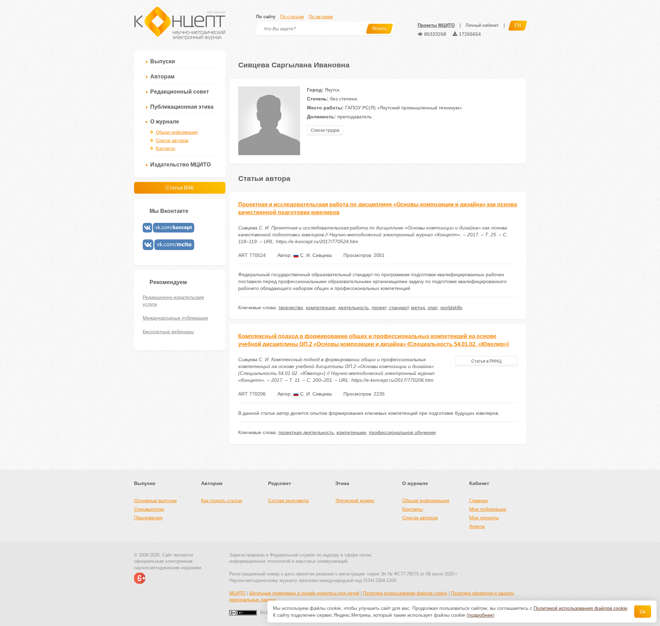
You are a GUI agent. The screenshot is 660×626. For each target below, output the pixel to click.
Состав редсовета (288, 500)
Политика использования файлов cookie (405, 593)
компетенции (351, 432)
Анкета (477, 526)
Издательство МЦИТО (180, 165)
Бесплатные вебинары (168, 331)
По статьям (292, 16)
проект (379, 307)
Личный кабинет (482, 25)
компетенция (321, 307)
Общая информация (177, 132)
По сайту (265, 16)
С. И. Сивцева (315, 255)
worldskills (451, 307)
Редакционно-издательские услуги (173, 300)
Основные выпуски (155, 500)
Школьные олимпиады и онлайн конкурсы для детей (304, 593)
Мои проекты (484, 517)
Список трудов (325, 130)
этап (433, 307)
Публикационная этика (181, 107)
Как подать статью (221, 500)
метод (418, 307)
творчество (290, 307)
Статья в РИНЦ (486, 361)
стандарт (398, 307)
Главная (478, 500)
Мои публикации (487, 509)
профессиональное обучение (402, 432)
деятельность (353, 307)
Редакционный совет (179, 92)
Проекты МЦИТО (436, 25)
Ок (643, 611)
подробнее (480, 615)
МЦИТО (237, 593)
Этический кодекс (355, 500)
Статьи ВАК (180, 188)
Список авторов (172, 140)
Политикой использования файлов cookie (580, 608)
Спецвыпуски (149, 509)
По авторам (321, 16)
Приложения (148, 517)
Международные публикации (175, 318)
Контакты (165, 148)
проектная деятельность (306, 432)
